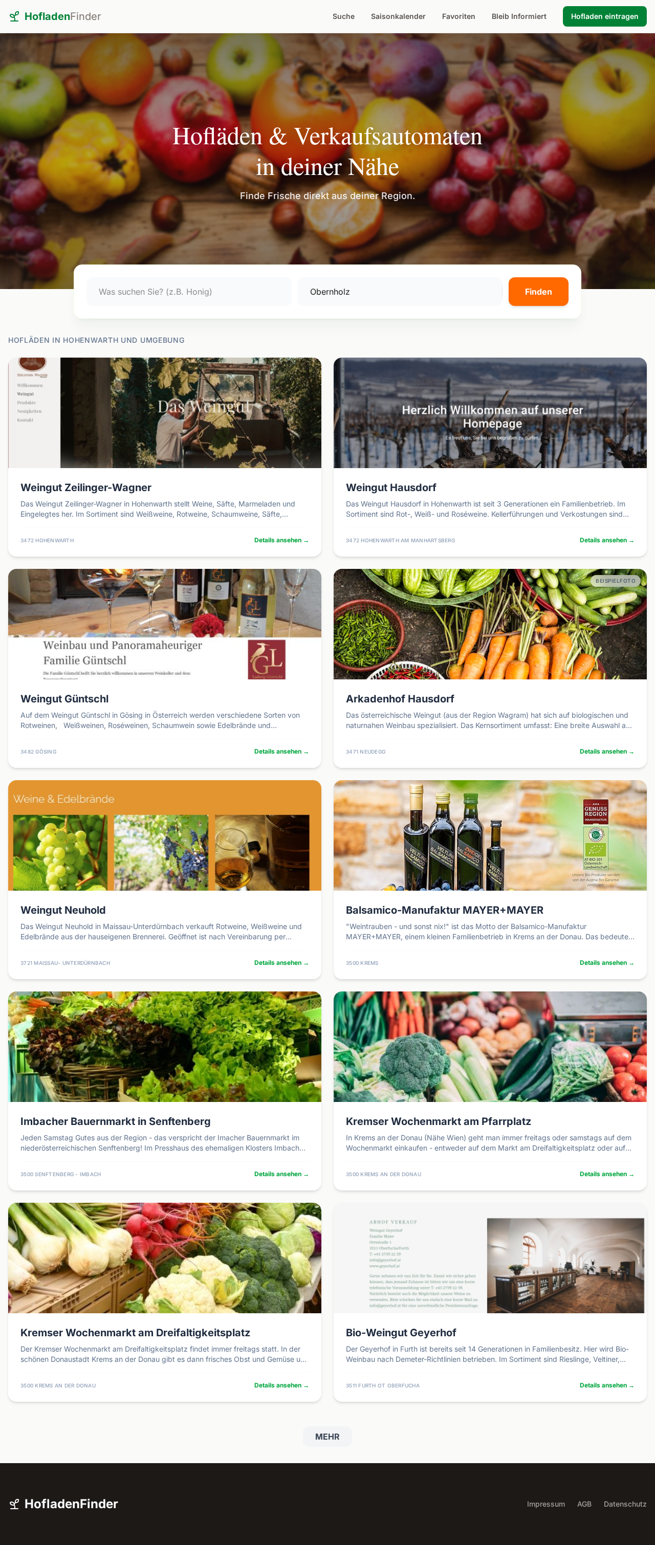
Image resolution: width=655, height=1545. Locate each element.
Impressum (546, 1503)
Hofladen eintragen (605, 16)
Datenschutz (625, 1503)
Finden (538, 291)
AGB (584, 1503)
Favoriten (458, 16)
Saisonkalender (398, 16)
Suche (344, 16)
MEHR (327, 1436)
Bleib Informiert (519, 16)
